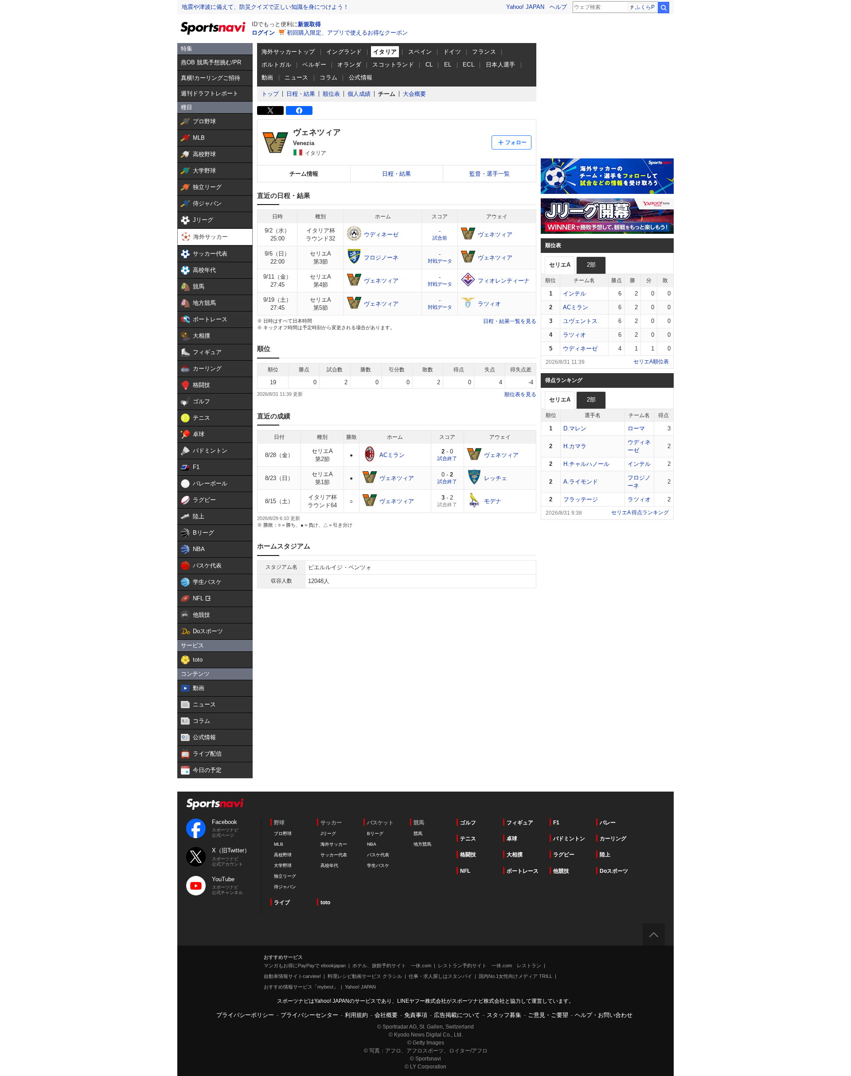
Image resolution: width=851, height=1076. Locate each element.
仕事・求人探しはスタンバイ (440, 976)
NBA (371, 844)
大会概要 (414, 94)
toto (325, 902)
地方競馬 (422, 844)
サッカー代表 (333, 854)
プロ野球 (283, 833)
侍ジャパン (285, 886)
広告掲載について (457, 1015)
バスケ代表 (378, 854)
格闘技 (468, 854)
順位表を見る (520, 394)
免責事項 (415, 1015)
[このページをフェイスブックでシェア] (299, 110)
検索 (663, 7)
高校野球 (283, 854)
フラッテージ (580, 499)
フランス (484, 51)
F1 (556, 823)
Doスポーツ (614, 871)
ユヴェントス (580, 321)
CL (429, 64)
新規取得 (309, 24)
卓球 (512, 839)
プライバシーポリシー (245, 1015)
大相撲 (515, 854)
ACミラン (575, 307)
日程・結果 (300, 94)
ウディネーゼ (580, 348)
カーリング (613, 839)
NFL (465, 871)
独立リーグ (285, 876)
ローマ (636, 428)
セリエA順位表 (651, 362)
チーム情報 (303, 173)
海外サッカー (333, 844)
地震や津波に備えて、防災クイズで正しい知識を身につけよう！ (265, 7)
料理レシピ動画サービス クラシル (365, 976)
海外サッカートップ (288, 51)
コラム (328, 77)
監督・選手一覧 (489, 173)
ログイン (263, 32)
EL (448, 64)
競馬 (418, 833)
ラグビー (563, 854)
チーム (386, 94)
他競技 (561, 871)
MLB (278, 844)
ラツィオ (574, 334)
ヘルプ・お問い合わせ (603, 1015)
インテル (574, 293)
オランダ (349, 64)
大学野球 (283, 865)
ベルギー (314, 64)
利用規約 (356, 1015)
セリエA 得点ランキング (640, 512)
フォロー (516, 142)
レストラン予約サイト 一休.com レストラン (489, 965)
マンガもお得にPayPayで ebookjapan (305, 965)
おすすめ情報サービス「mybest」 (301, 986)
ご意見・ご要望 (548, 1015)
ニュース (296, 77)
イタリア (385, 51)
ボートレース (523, 871)
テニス (468, 839)
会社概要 (386, 1015)
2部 (591, 264)
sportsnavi (215, 804)
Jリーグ (328, 833)
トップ (270, 94)
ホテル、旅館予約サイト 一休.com (391, 965)
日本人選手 (500, 64)
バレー (608, 823)
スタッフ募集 (504, 1015)
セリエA (559, 264)
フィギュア (520, 823)
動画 (267, 77)
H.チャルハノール (586, 464)
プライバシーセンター (309, 1015)
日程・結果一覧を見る (509, 321)
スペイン (420, 51)
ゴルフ (468, 823)
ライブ (282, 902)
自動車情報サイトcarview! (292, 976)
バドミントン (569, 839)
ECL (468, 64)
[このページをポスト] (270, 110)
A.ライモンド (580, 481)
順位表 (331, 94)
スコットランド (393, 64)
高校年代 (329, 865)
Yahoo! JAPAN (525, 7)
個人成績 (359, 94)
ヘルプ (558, 7)
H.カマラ (574, 446)
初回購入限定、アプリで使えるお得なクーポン (347, 32)
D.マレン (574, 428)
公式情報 (361, 77)
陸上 (605, 854)
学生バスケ (378, 865)
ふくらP (645, 7)
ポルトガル (276, 64)
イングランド (344, 51)
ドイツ (452, 51)
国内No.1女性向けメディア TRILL (515, 976)
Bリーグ (375, 833)
